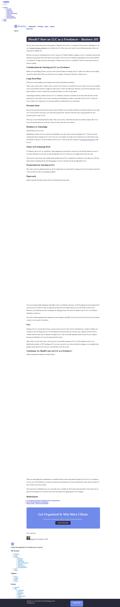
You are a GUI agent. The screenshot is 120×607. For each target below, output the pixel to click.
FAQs (15, 576)
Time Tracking (10, 16)
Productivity (21, 593)
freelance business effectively (38, 48)
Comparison (21, 590)
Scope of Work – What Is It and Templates (37, 503)
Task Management (11, 17)
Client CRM (10, 12)
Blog (15, 588)
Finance (20, 594)
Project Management (12, 13)
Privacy (16, 581)
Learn (4, 19)
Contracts (9, 14)
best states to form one (87, 139)
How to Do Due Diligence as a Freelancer (37, 502)
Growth (20, 597)
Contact (16, 578)
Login (5, 4)
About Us (16, 587)
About (5, 20)
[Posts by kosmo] (29, 539)
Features (5, 7)
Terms (15, 579)
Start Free (6, 2)
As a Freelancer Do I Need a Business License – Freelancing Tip (43, 500)
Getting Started (21, 596)
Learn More (77, 602)
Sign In (16, 31)
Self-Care (20, 591)
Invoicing (9, 9)
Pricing (40, 26)
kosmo (33, 539)
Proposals (9, 10)
